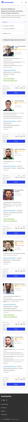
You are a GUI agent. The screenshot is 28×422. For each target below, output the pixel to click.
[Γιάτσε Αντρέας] (4, 384)
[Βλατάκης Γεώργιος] (4, 329)
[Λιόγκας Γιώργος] (4, 276)
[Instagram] (6, 400)
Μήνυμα (16, 92)
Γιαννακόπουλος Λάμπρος (19, 190)
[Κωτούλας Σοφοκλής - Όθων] (4, 92)
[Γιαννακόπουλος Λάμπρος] (4, 233)
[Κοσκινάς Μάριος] (4, 141)
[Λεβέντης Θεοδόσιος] (4, 182)
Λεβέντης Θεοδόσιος (20, 149)
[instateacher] (7, 1)
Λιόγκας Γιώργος (19, 241)
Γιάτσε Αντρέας (19, 337)
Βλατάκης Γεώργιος (20, 284)
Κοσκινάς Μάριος (19, 101)
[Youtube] (4, 400)
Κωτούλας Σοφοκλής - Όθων (20, 46)
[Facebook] (1, 400)
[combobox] (14, 22)
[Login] (21, 2)
